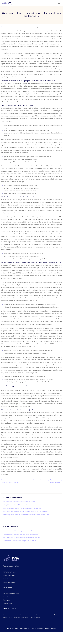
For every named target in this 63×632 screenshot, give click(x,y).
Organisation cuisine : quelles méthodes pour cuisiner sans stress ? (22, 508)
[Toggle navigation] (59, 3)
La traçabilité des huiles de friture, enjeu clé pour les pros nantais (21, 505)
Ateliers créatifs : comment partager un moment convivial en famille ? (47, 481)
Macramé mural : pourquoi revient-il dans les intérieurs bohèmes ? (22, 537)
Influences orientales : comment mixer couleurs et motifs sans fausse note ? (16, 481)
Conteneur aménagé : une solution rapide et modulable (19, 501)
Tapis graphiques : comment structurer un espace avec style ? (21, 534)
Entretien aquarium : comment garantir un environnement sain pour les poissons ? (26, 515)
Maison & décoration (7, 27)
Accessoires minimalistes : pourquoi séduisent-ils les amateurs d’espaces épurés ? (26, 531)
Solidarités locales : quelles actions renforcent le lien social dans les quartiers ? (25, 511)
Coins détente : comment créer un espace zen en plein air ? (20, 541)
